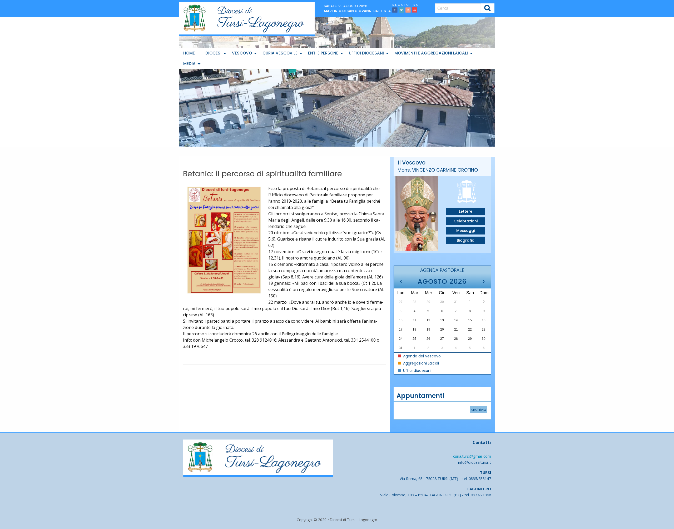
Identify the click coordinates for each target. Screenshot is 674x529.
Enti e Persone (323, 53)
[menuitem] (190, 53)
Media (189, 63)
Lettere (465, 211)
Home (189, 53)
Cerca (488, 8)
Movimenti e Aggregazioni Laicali (431, 53)
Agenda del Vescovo (421, 356)
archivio (478, 409)
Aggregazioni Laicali (420, 363)
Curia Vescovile (280, 53)
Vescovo (242, 53)
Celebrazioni (466, 221)
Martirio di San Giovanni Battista (357, 11)
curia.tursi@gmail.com (472, 456)
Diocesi (213, 53)
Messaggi (465, 230)
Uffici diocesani (366, 53)
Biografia (465, 240)
